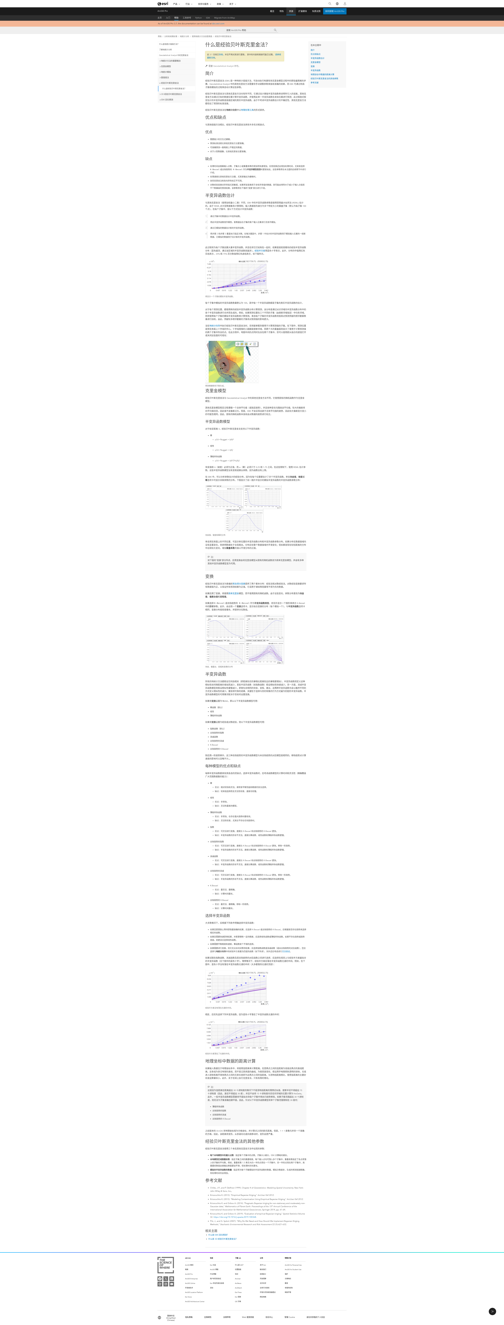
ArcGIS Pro (163, 11)
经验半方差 (260, 250)
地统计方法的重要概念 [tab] (171, 61)
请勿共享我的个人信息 (315, 1317)
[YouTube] (171, 1284)
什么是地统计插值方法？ (169, 44)
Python (198, 18)
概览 (272, 11)
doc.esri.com (218, 23)
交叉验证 (286, 951)
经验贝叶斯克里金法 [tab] (170, 83)
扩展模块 (302, 11)
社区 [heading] (211, 1258)
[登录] (345, 4)
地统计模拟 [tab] (166, 72)
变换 (313, 66)
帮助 (176, 18)
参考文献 (315, 82)
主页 (160, 18)
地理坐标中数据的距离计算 (322, 74)
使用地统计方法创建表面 (202, 36)
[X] (165, 1278)
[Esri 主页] (163, 4)
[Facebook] (160, 1278)
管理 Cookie (290, 1317)
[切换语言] (337, 3)
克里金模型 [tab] (166, 66)
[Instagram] (165, 1284)
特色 (282, 11)
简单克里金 (233, 593)
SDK (208, 18)
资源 (291, 11)
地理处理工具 (247, 110)
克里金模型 (316, 62)
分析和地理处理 (170, 36)
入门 (168, 18)
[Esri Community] (160, 1284)
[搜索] (330, 3)
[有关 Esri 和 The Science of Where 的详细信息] (166, 1265)
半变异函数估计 (317, 58)
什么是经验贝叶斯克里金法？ (174, 88)
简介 (313, 50)
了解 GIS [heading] (238, 1258)
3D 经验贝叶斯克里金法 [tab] (171, 94)
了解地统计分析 (165, 50)
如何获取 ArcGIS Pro (334, 11)
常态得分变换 (239, 583)
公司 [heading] (261, 1258)
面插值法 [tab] (165, 77)
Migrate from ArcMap (224, 18)
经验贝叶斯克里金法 (223, 36)
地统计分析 (184, 36)
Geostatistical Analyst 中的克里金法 (173, 55)
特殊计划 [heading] (288, 1258)
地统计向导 (214, 325)
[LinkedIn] (171, 1278)
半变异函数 (316, 70)
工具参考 (187, 18)
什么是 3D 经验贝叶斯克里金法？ (223, 1239)
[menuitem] (195, 1265)
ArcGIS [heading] (188, 1258)
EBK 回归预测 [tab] (167, 100)
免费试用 (316, 11)
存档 (221, 54)
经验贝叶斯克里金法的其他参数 (324, 78)
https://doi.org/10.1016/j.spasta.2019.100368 (235, 1217)
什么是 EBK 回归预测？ (218, 1235)
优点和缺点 (316, 54)
